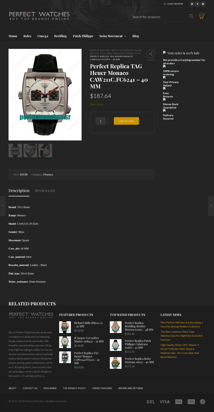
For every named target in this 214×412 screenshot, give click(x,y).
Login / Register (175, 4)
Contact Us (30, 388)
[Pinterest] (202, 3)
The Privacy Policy (74, 388)
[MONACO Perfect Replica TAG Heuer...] (3, 206)
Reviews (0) (45, 190)
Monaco (48, 174)
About (13, 388)
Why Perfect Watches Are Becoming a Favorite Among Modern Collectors (181, 324)
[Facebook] (197, 3)
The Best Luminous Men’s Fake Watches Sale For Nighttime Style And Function (181, 335)
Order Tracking (102, 388)
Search (191, 16)
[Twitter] (191, 3)
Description (19, 190)
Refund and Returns (130, 388)
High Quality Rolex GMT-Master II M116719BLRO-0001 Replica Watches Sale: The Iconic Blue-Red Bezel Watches (179, 350)
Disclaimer (50, 388)
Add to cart (126, 120)
